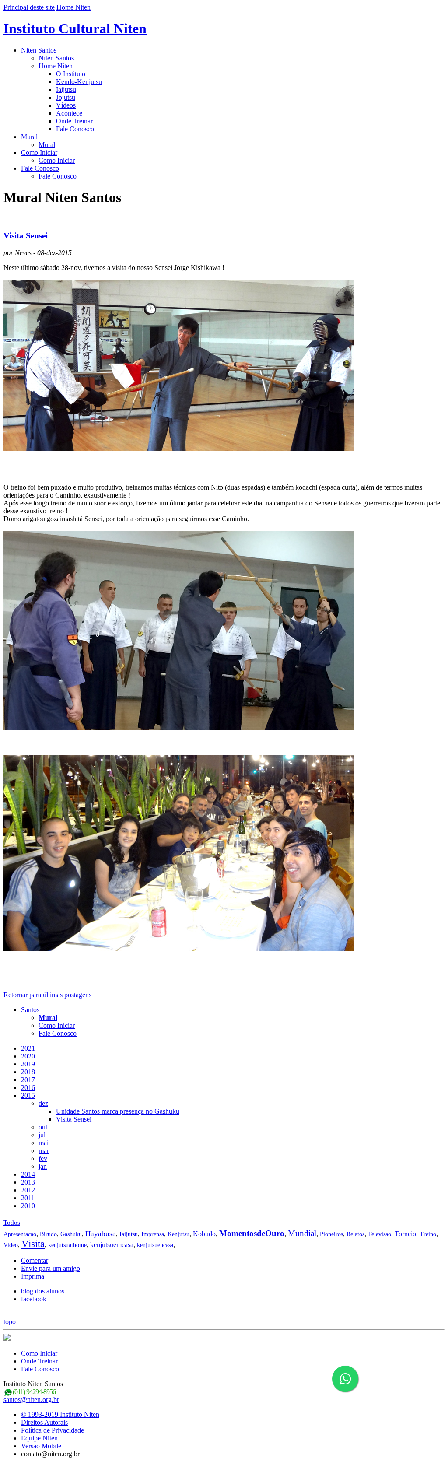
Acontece (69, 113)
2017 (28, 1079)
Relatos (355, 1234)
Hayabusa (100, 1234)
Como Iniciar (39, 152)
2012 (28, 1190)
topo (10, 1321)
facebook (33, 1299)
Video (11, 1245)
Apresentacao (20, 1234)
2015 (28, 1095)
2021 (28, 1048)
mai (43, 1142)
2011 (28, 1198)
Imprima (32, 1276)
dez (43, 1103)
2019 (28, 1064)
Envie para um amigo (50, 1268)
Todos (12, 1222)
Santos (30, 1009)
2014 (28, 1174)
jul (42, 1135)
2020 (28, 1056)
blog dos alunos (42, 1291)
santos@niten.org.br (31, 1399)
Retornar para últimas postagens (47, 995)
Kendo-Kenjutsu (79, 81)
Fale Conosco (75, 129)
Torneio (405, 1233)
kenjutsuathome (67, 1245)
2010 (28, 1205)
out (42, 1127)
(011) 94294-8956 (34, 1391)
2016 (28, 1087)
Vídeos (66, 105)
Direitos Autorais (44, 1422)
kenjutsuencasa (155, 1245)
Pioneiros (331, 1234)
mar (43, 1150)
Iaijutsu (66, 89)
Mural (29, 136)
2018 (28, 1072)
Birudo (48, 1234)
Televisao (379, 1234)
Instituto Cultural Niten (75, 28)
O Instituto (70, 73)
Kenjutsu (178, 1234)
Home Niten (73, 7)
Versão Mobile (41, 1446)
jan (42, 1166)
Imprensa (152, 1234)
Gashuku (71, 1234)
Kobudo (204, 1233)
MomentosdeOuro (251, 1233)
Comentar (34, 1260)
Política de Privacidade (52, 1430)
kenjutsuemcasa (111, 1244)
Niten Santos (38, 50)
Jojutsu (65, 97)
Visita (33, 1243)
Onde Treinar (74, 121)
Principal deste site (29, 7)
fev (42, 1158)
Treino (428, 1234)
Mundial (302, 1233)
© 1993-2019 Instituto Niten (60, 1414)
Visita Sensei (26, 235)
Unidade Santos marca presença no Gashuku (117, 1111)
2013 (28, 1182)
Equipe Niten (39, 1438)
